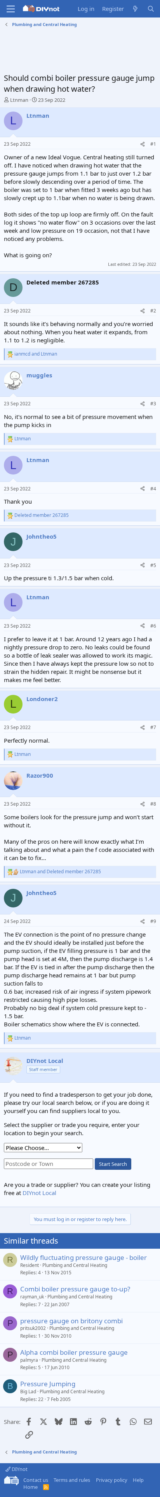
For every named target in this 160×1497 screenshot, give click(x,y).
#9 (153, 921)
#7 (153, 727)
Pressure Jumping (47, 1383)
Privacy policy (111, 1479)
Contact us (35, 1479)
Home (30, 1486)
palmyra (29, 1360)
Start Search (113, 1163)
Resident (29, 1265)
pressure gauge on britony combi (71, 1320)
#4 (153, 488)
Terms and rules (72, 1479)
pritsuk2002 (33, 1328)
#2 (153, 310)
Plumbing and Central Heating (74, 1265)
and (35, 354)
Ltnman (19, 99)
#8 (153, 804)
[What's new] (135, 9)
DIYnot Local (39, 1193)
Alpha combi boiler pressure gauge (74, 1352)
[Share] (142, 144)
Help (138, 1479)
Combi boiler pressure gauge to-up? (75, 1288)
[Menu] (11, 9)
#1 (153, 144)
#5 (153, 565)
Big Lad (28, 1391)
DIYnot (19, 1469)
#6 (153, 626)
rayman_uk (32, 1296)
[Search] (150, 9)
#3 (153, 403)
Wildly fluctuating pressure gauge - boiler (83, 1257)
